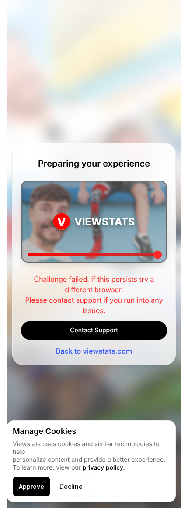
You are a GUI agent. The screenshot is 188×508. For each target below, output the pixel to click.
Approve (31, 486)
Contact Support (94, 330)
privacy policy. (104, 467)
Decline (71, 486)
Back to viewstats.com (94, 351)
